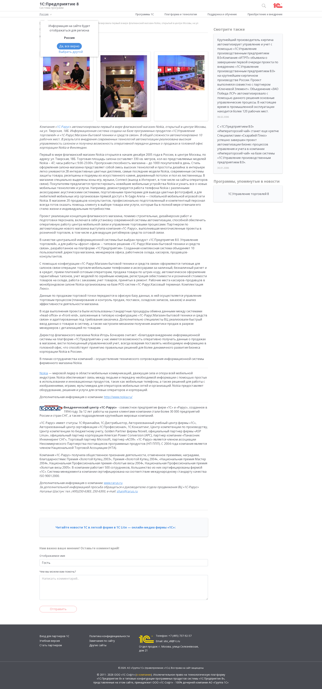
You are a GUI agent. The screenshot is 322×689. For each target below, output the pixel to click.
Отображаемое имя (52, 555)
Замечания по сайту (102, 640)
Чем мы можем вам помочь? (58, 571)
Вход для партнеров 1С (54, 636)
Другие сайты (97, 645)
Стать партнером (51, 645)
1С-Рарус (63, 127)
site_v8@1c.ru (172, 641)
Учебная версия (50, 640)
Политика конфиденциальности (109, 636)
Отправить (58, 609)
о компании (143, 674)
